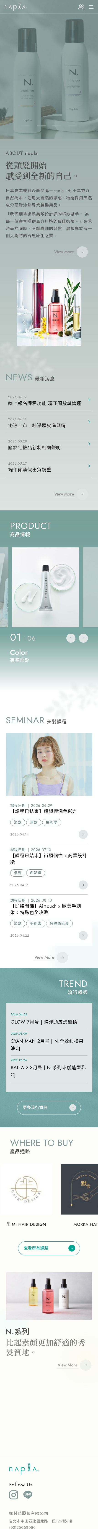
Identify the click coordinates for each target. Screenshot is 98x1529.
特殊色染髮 (59, 923)
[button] (25, 125)
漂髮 (34, 822)
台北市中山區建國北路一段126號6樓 (40, 1521)
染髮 (18, 822)
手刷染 (35, 923)
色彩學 (51, 822)
